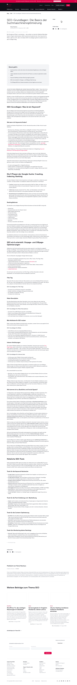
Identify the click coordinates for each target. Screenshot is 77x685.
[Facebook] (63, 681)
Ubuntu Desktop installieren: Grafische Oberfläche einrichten (59, 609)
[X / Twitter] (65, 681)
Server (30, 605)
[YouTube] (61, 681)
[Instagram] (57, 681)
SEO (11, 13)
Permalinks (32, 261)
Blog (8, 13)
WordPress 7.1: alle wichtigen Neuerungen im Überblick (16, 608)
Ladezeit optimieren (12, 269)
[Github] (69, 681)
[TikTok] (59, 681)
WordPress (9, 605)
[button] (53, 29)
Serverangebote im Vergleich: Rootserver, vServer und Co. (38, 608)
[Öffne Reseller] (62, 9)
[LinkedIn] (67, 681)
